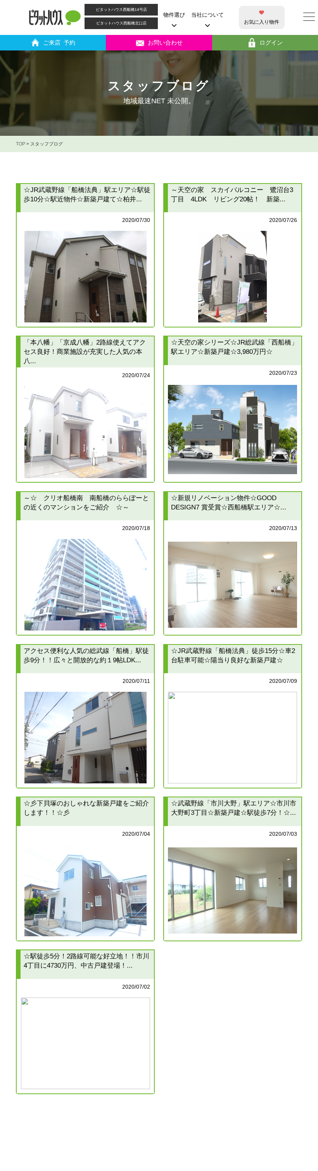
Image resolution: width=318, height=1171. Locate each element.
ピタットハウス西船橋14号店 (121, 9)
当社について (207, 15)
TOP (20, 144)
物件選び (174, 15)
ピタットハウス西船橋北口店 (121, 23)
